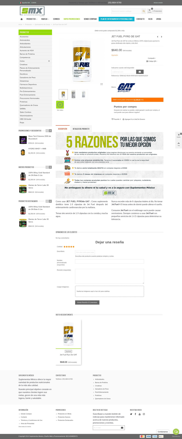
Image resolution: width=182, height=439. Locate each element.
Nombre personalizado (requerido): (62, 263)
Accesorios (24, 37)
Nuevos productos (26, 167)
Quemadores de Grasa (29, 105)
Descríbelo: (61, 251)
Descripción (62, 129)
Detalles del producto (81, 129)
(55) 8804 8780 (114, 3)
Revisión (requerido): (64, 270)
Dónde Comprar (26, 414)
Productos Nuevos (64, 417)
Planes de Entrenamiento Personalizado (30, 69)
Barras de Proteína (27, 54)
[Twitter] (131, 414)
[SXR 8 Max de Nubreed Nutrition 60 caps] (161, 37)
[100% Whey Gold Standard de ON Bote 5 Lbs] (23, 176)
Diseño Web (48, 436)
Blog (150, 19)
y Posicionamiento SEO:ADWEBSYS (65, 436)
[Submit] (122, 428)
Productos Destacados (65, 420)
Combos (56, 19)
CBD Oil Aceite (25, 119)
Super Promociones (72, 19)
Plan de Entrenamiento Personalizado (116, 19)
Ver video (60, 110)
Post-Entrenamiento (27, 95)
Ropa (22, 123)
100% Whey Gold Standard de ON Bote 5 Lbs (39, 174)
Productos (31, 19)
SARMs (23, 109)
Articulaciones (25, 47)
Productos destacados (28, 201)
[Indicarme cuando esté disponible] (140, 72)
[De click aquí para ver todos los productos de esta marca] (126, 87)
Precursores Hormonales (29, 98)
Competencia (25, 57)
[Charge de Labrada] (157, 37)
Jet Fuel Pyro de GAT (68, 355)
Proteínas (23, 102)
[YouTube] (139, 414)
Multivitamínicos (26, 88)
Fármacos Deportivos (28, 84)
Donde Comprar (90, 19)
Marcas (44, 19)
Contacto (140, 19)
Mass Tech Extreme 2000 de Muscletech (39, 137)
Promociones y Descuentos (30, 130)
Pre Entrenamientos (27, 91)
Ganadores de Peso (28, 77)
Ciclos (22, 61)
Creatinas (23, 64)
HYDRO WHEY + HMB (37, 149)
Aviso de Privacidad (27, 423)
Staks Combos (25, 112)
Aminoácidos (25, 40)
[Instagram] (144, 414)
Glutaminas (24, 81)
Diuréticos (24, 74)
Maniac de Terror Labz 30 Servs (38, 186)
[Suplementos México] (32, 11)
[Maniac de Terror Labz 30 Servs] (23, 189)
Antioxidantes (25, 44)
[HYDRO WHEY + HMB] (23, 152)
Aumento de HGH (27, 50)
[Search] (144, 11)
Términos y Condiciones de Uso (31, 420)
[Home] (22, 19)
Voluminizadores (26, 116)
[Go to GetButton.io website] (176, 436)
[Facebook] (135, 414)
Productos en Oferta (64, 414)
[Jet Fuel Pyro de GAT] (101, 84)
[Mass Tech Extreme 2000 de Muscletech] (23, 140)
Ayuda (158, 19)
